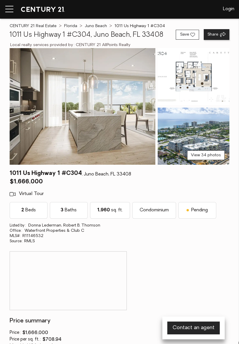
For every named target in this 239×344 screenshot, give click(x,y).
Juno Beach (96, 26)
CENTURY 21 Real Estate (33, 26)
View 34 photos (206, 155)
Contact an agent (194, 328)
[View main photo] (82, 106)
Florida (70, 26)
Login (228, 9)
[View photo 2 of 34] (193, 76)
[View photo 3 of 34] (193, 136)
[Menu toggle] (9, 9)
